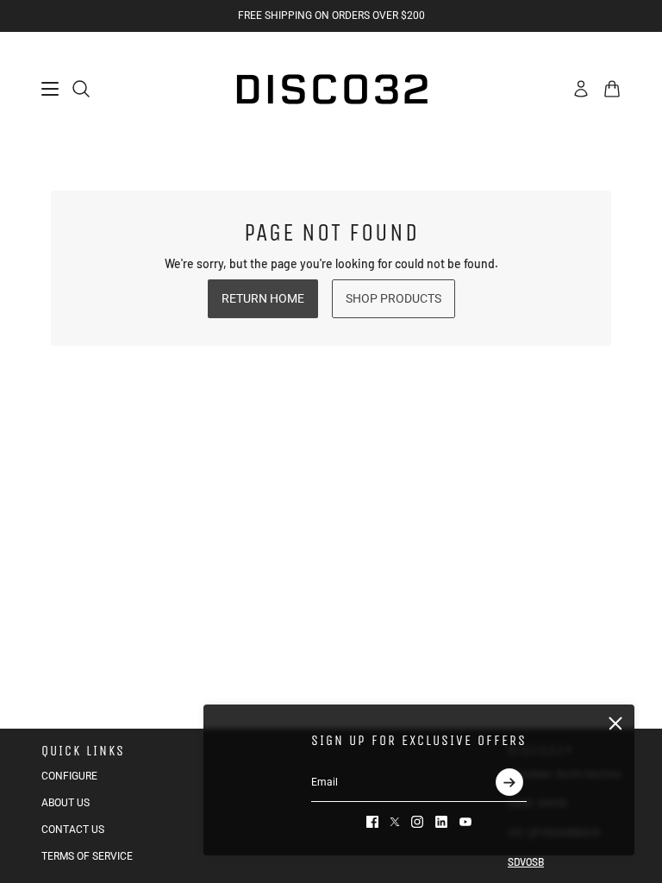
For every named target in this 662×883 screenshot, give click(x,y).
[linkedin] (441, 821)
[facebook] (372, 821)
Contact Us (72, 830)
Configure (69, 776)
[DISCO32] (331, 89)
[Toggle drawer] (50, 89)
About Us (65, 803)
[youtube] (465, 821)
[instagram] (417, 821)
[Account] (581, 88)
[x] (395, 822)
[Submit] (509, 782)
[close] (615, 723)
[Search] (81, 88)
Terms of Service (87, 856)
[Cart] (612, 88)
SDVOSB (526, 861)
